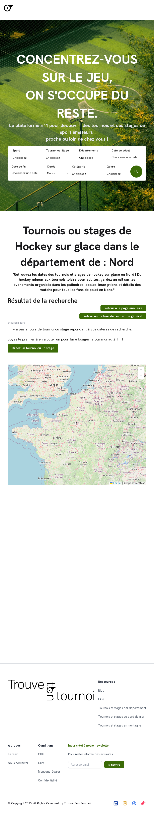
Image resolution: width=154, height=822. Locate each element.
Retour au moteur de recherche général (112, 316)
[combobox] (27, 157)
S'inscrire (114, 764)
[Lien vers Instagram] (125, 803)
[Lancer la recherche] (136, 172)
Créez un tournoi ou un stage (33, 348)
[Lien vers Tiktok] (143, 803)
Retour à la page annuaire (123, 308)
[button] (141, 370)
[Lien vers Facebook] (134, 803)
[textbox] (28, 158)
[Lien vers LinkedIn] (115, 803)
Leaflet (117, 483)
